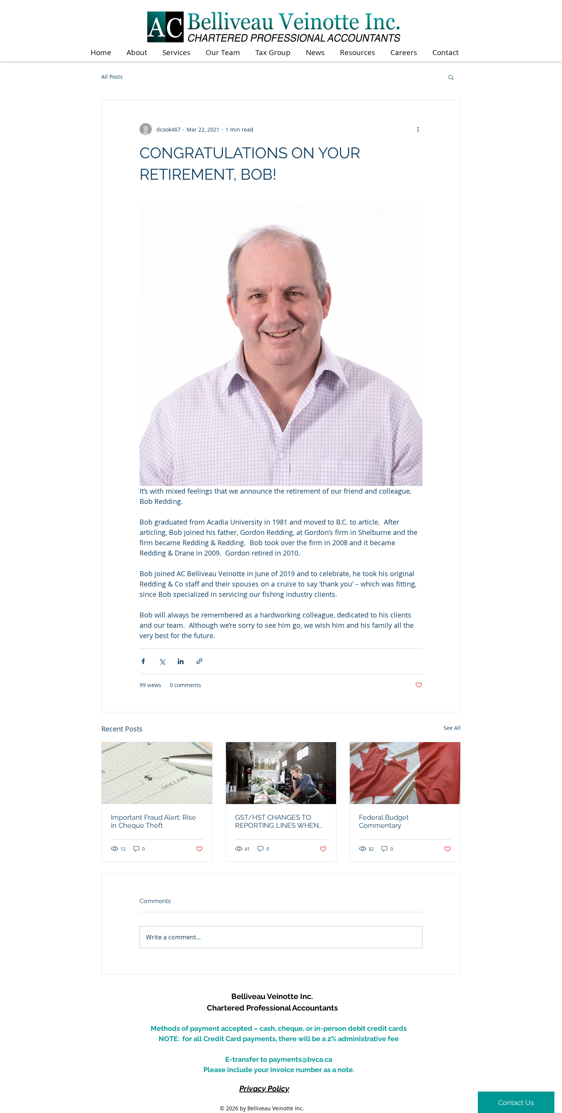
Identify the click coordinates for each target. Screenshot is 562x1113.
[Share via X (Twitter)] (162, 661)
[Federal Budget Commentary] (405, 773)
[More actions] (417, 129)
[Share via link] (199, 661)
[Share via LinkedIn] (180, 661)
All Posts (112, 76)
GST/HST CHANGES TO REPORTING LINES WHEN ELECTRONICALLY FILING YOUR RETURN (277, 821)
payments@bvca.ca (300, 1059)
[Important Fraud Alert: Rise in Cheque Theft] (157, 773)
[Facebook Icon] (426, 1014)
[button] (451, 77)
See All (452, 727)
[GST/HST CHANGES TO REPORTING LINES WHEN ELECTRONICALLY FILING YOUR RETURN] (281, 773)
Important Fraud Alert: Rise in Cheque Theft (153, 821)
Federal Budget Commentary (384, 821)
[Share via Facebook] (143, 661)
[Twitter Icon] (439, 1014)
